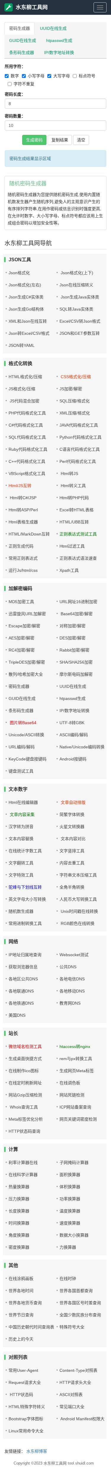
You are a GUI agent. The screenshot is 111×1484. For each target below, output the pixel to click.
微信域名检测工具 (25, 1046)
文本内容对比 (72, 838)
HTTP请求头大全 (75, 1382)
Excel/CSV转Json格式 (79, 321)
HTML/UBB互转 (74, 522)
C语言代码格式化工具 (79, 449)
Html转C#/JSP (22, 497)
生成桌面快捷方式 (25, 1058)
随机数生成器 (21, 911)
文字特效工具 (21, 875)
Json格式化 (19, 272)
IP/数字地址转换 (59, 52)
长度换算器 (19, 1211)
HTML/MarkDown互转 (29, 534)
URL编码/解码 (22, 747)
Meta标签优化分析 (26, 1119)
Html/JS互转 (20, 485)
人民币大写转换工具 (78, 899)
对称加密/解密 (72, 625)
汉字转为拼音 (21, 826)
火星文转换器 (71, 826)
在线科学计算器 (23, 1174)
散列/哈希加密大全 (26, 674)
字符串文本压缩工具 (78, 875)
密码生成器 (19, 28)
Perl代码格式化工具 (77, 461)
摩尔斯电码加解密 (76, 674)
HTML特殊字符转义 (27, 1406)
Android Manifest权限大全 (84, 1418)
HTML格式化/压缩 (25, 376)
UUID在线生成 (53, 28)
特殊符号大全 (71, 1327)
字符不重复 (24, 83)
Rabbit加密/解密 (74, 650)
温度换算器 (69, 1211)
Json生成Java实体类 (79, 297)
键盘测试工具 (21, 771)
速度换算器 (69, 1223)
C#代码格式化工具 (26, 425)
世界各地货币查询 (25, 1302)
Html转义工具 (72, 485)
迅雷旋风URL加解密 (27, 613)
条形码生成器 (21, 52)
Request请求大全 (25, 1382)
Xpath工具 (69, 570)
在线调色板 (69, 1082)
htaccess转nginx (74, 1046)
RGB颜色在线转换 (76, 923)
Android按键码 (72, 759)
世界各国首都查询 (76, 1290)
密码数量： (15, 116)
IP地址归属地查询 (25, 954)
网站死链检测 (71, 1095)
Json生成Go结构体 (26, 309)
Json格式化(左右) (25, 285)
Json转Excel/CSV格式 (29, 333)
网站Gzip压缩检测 (25, 1095)
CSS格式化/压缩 (75, 376)
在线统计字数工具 (25, 850)
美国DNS (17, 1015)
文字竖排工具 (71, 850)
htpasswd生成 (59, 40)
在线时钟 (67, 1278)
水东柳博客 (36, 1451)
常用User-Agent (23, 1370)
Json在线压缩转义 (76, 285)
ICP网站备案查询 (75, 1107)
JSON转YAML (22, 345)
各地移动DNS (72, 991)
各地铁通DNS (21, 1003)
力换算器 (67, 1247)
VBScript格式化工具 (27, 473)
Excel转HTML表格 (76, 509)
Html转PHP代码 (74, 497)
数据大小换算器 (74, 1235)
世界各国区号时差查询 (80, 1302)
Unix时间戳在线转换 (78, 911)
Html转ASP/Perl (23, 509)
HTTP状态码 (21, 1394)
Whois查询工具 (23, 1107)
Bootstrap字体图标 (26, 1418)
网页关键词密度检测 (78, 1119)
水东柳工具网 (32, 7)
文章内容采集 (22, 814)
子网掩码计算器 (74, 1162)
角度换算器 (19, 1235)
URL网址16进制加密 (78, 601)
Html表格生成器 (23, 522)
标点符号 (87, 76)
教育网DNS (70, 1003)
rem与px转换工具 (75, 1058)
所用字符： (15, 66)
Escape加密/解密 (24, 625)
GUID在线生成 (22, 40)
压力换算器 (19, 1198)
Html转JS (68, 473)
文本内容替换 (21, 838)
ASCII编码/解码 (73, 734)
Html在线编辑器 (23, 802)
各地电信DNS (72, 979)
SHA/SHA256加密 (76, 662)
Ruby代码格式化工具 (28, 449)
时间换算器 (19, 1223)
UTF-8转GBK (71, 722)
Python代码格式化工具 (80, 437)
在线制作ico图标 (24, 1070)
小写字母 (36, 76)
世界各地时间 (21, 1290)
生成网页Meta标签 (76, 1070)
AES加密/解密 (21, 638)
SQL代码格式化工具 (27, 437)
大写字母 (61, 76)
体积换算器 (69, 1186)
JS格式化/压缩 (22, 388)
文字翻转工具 (21, 863)
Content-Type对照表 (78, 1370)
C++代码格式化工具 (27, 461)
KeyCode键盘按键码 (27, 759)
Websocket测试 (74, 954)
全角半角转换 (71, 887)
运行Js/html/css (23, 570)
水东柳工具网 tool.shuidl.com (69, 1463)
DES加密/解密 (72, 638)
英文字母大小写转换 (27, 899)
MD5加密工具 (21, 601)
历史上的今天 (21, 1339)
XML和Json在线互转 (28, 321)
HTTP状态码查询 (24, 1131)
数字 (15, 76)
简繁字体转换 (71, 814)
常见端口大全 (71, 1406)
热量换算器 (19, 1186)
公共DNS (67, 966)
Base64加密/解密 (76, 613)
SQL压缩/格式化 (74, 401)
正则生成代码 (21, 546)
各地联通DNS (21, 991)
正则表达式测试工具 (78, 534)
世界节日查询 (21, 1314)
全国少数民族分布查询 (80, 1314)
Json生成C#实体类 (26, 297)
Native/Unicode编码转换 (81, 747)
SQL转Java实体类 (76, 309)
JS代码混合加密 (24, 401)
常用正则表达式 (23, 558)
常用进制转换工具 (25, 923)
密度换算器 (19, 1247)
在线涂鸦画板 (21, 1278)
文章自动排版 (72, 802)
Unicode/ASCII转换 (26, 734)
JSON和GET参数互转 (79, 333)
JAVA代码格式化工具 (78, 425)
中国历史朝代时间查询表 (31, 1327)
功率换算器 (69, 1198)
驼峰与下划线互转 (25, 887)
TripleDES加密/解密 (27, 662)
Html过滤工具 (72, 546)
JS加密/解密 (70, 388)
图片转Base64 (22, 722)
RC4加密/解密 (22, 650)
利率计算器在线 (23, 1162)
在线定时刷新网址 (25, 1082)
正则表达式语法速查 (78, 558)
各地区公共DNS (23, 979)
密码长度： (15, 94)
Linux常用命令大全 (26, 1431)
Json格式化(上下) (76, 272)
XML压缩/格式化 (74, 413)
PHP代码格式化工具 (27, 413)
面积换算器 (69, 1174)
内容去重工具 (71, 863)
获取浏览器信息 (23, 966)
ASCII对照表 (71, 1394)
